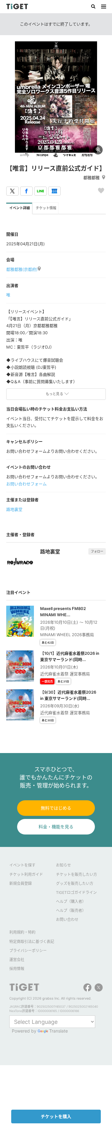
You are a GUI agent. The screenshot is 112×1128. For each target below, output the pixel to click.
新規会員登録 (20, 883)
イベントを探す (22, 865)
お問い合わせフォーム (26, 483)
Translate (58, 1030)
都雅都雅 (91, 177)
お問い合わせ (67, 919)
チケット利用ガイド (26, 874)
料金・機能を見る (56, 826)
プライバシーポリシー (28, 950)
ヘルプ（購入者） (71, 901)
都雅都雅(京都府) (22, 269)
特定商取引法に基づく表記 (31, 941)
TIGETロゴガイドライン (76, 892)
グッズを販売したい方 (74, 883)
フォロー (97, 551)
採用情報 (16, 968)
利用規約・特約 (22, 932)
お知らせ (63, 865)
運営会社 (16, 959)
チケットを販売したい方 (76, 874)
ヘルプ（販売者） (71, 910)
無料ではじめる (56, 808)
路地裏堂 (14, 509)
